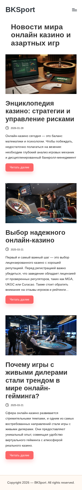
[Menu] (74, 9)
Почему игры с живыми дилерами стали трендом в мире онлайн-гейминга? (36, 380)
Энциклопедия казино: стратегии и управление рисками (39, 111)
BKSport (20, 10)
